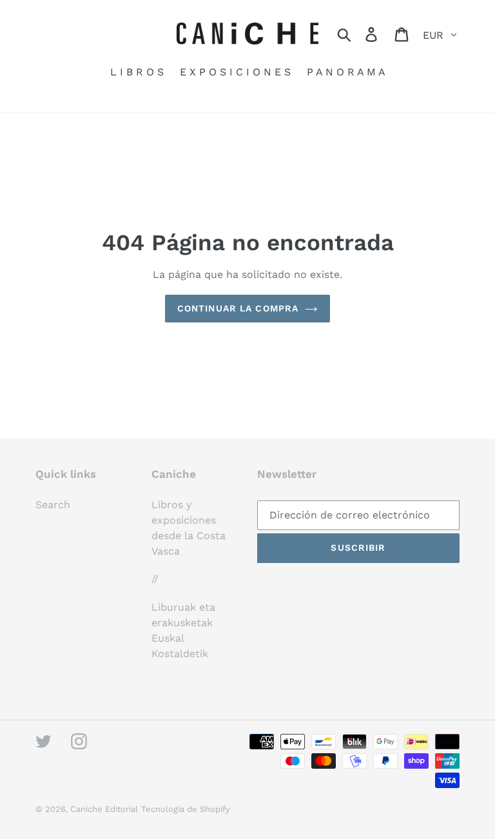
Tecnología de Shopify (185, 809)
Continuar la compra (237, 308)
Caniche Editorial (104, 809)
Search (52, 504)
